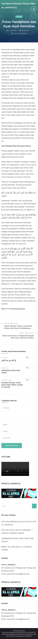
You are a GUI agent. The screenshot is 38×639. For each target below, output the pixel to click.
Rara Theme (10, 636)
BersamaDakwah (18, 309)
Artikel (19, 16)
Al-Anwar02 (12, 30)
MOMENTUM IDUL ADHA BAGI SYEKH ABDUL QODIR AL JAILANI (12, 385)
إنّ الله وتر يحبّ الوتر (8, 360)
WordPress (28, 636)
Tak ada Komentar (20, 34)
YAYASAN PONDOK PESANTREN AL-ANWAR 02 (19, 632)
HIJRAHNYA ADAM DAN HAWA (10, 371)
